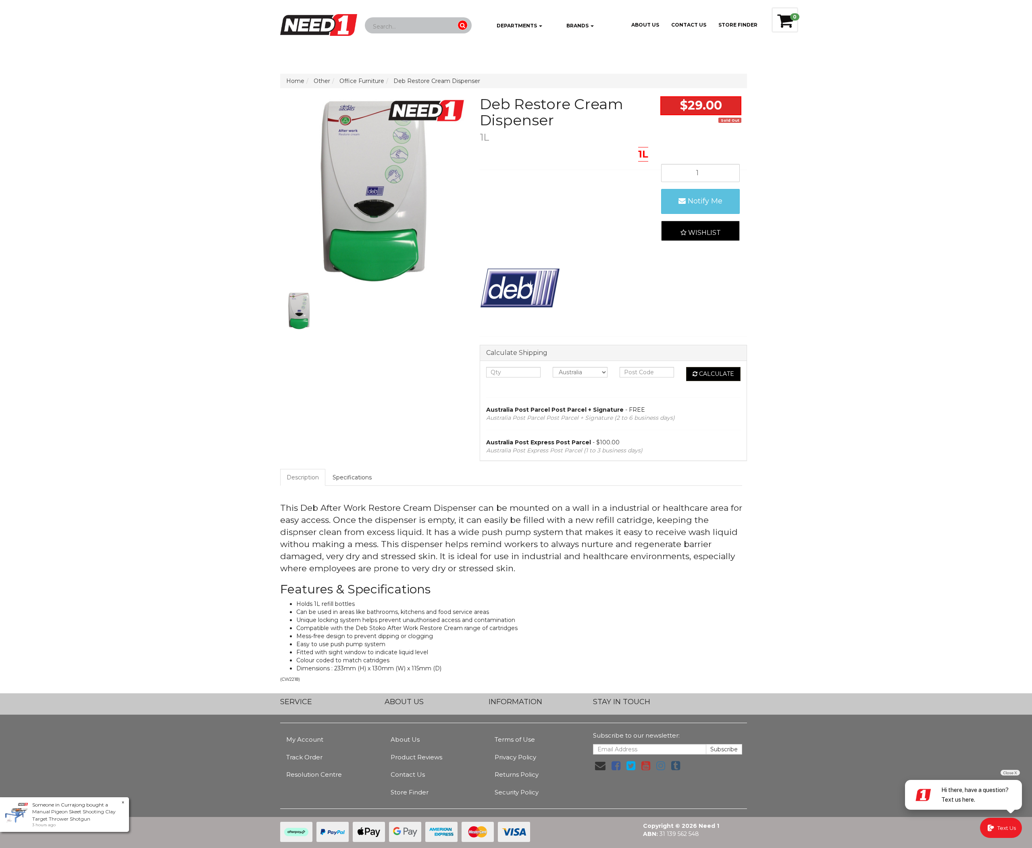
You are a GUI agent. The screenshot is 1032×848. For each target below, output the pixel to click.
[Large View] (299, 311)
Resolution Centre (314, 774)
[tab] (303, 477)
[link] (616, 765)
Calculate (715, 373)
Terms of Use (515, 739)
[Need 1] (318, 22)
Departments (516, 26)
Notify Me (704, 201)
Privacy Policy (515, 757)
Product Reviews (416, 757)
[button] (700, 231)
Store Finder (410, 792)
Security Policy (517, 792)
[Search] (463, 25)
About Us (645, 25)
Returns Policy (517, 774)
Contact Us (688, 25)
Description (303, 477)
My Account (304, 739)
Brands (577, 26)
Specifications (352, 477)
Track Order (304, 757)
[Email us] (600, 765)
